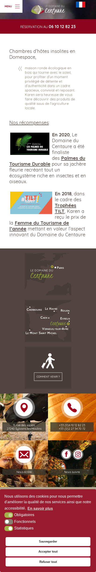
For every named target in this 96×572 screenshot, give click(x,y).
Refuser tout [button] (48, 562)
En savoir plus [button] (40, 508)
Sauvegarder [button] (48, 541)
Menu (8, 6)
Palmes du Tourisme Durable (47, 161)
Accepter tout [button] (48, 551)
